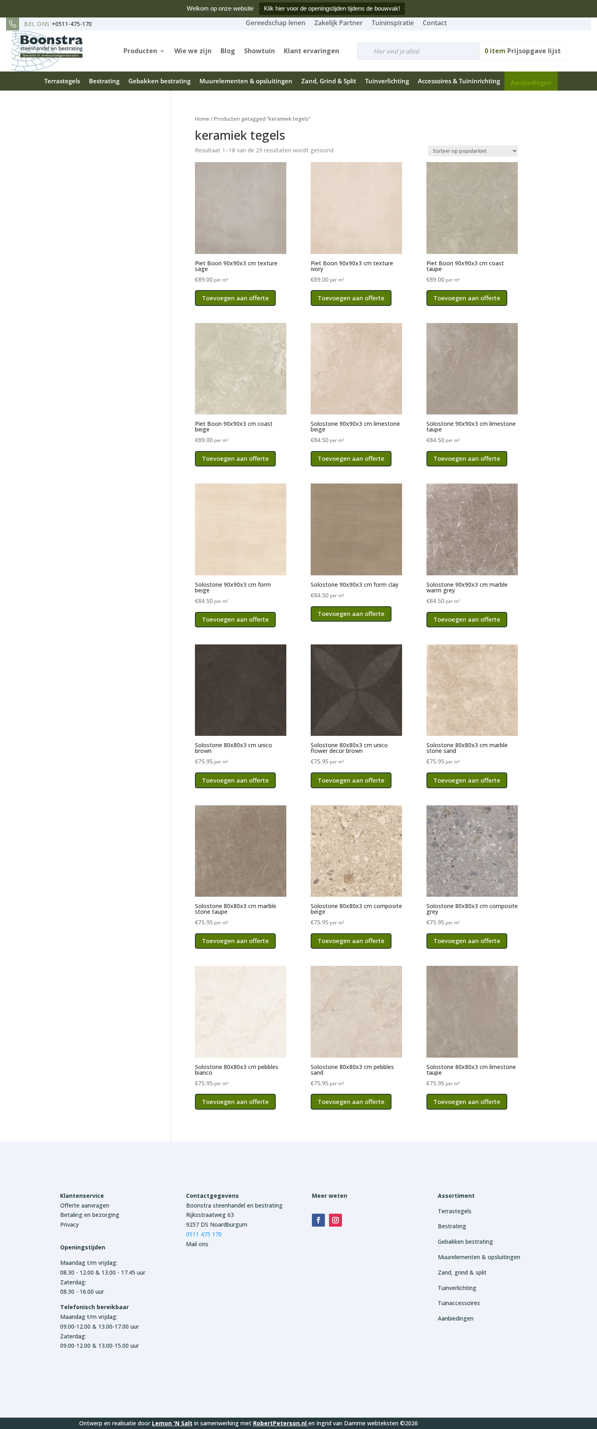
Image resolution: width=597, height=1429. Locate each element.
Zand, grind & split (462, 1272)
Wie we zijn (193, 50)
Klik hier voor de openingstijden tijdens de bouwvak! (332, 8)
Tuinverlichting (387, 81)
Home (202, 118)
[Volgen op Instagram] (335, 1220)
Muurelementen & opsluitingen (245, 81)
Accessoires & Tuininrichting (459, 81)
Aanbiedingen (531, 82)
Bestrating (104, 81)
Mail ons (197, 1244)
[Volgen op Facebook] (318, 1220)
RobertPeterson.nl (280, 1423)
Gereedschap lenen (275, 22)
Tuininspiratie (393, 22)
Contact (435, 22)
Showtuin (259, 50)
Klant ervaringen (311, 50)
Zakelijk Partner (338, 22)
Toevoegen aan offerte (235, 298)
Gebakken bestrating (159, 81)
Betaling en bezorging (89, 1215)
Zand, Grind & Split (328, 81)
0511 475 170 (204, 1234)
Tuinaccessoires (459, 1303)
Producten (140, 50)
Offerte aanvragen (84, 1205)
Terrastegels (62, 81)
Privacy (69, 1224)
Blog (228, 50)
